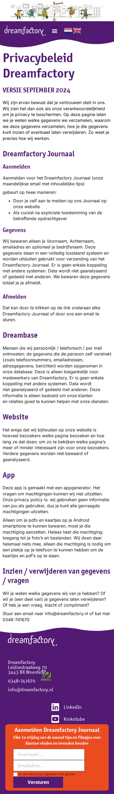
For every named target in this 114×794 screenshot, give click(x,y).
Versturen (38, 782)
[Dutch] (68, 30)
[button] (54, 30)
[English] (77, 30)
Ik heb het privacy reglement (46, 774)
